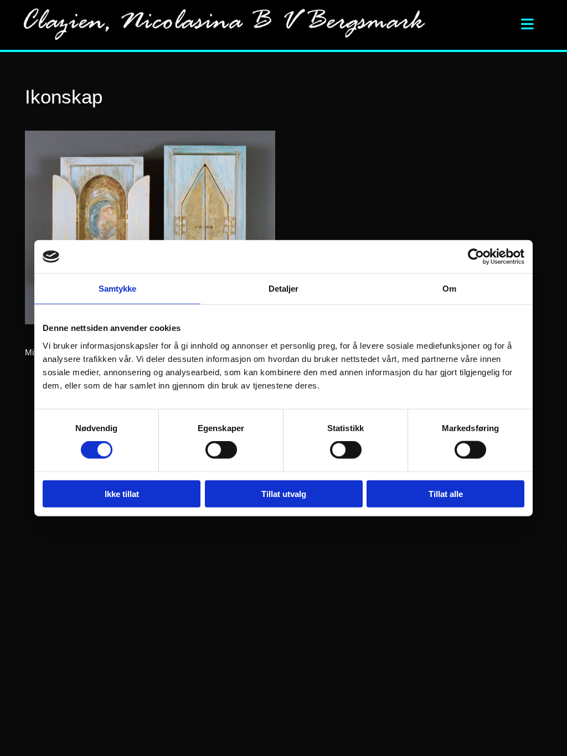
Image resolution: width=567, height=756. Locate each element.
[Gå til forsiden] (230, 25)
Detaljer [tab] (284, 288)
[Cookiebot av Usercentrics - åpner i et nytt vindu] (475, 256)
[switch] (221, 450)
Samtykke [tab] (118, 288)
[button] (503, 25)
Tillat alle (446, 493)
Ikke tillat (122, 493)
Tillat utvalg (283, 493)
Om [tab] (449, 288)
